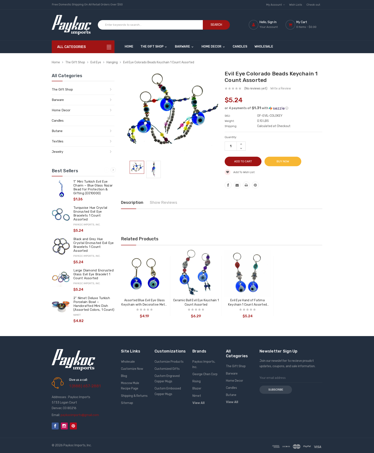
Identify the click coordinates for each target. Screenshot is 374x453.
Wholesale (264, 46)
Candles (240, 46)
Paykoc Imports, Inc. (203, 364)
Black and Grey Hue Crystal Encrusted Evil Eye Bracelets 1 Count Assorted (93, 245)
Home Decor (212, 46)
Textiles (57, 141)
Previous (106, 169)
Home (129, 46)
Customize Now (132, 369)
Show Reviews (163, 202)
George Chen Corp (205, 374)
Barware (183, 46)
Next (113, 169)
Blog (124, 376)
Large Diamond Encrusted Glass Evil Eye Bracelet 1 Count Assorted (93, 274)
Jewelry (57, 152)
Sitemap (127, 403)
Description (132, 202)
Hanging (112, 62)
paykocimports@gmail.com (80, 415)
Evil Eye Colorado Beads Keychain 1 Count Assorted (158, 62)
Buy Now (283, 161)
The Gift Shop (152, 46)
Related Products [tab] (139, 238)
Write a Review (280, 88)
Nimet (196, 396)
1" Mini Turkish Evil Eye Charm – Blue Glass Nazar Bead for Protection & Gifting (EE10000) (93, 187)
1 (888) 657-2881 (85, 386)
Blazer (196, 388)
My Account (274, 4)
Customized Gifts (167, 369)
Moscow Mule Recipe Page (130, 385)
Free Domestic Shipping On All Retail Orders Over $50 (87, 4)
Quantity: (231, 137)
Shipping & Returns (134, 396)
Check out (313, 4)
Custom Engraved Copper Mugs (167, 378)
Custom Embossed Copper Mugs (168, 391)
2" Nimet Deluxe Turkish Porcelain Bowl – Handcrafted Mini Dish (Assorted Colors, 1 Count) (93, 304)
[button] (273, 108)
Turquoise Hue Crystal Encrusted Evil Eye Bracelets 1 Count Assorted (90, 213)
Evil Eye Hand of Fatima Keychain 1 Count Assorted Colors (247, 302)
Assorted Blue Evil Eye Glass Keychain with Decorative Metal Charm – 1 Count (144, 302)
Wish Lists (295, 4)
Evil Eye (95, 62)
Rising (196, 381)
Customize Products (169, 362)
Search (216, 25)
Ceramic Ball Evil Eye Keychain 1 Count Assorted (196, 302)
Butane (57, 131)
